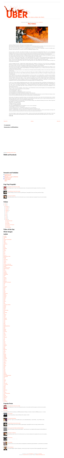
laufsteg (5, 315)
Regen (4, 348)
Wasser (4, 388)
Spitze (4, 367)
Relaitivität (5, 349)
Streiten (5, 371)
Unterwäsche (5, 383)
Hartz (4, 288)
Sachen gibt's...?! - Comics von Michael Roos (11, 176)
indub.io (6, 180)
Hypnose (5, 301)
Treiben (5, 380)
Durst (4, 269)
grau (4, 285)
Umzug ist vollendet (7, 179)
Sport (4, 368)
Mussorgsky (5, 331)
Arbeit (4, 241)
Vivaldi (5, 385)
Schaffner (5, 355)
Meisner (5, 324)
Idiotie (4, 303)
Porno (4, 342)
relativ (4, 350)
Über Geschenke (7, 225)
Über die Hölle (7, 223)
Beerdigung (5, 248)
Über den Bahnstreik (10, 447)
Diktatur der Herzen (6, 268)
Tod (4, 378)
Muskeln (5, 330)
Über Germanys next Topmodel (9, 224)
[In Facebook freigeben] (12, 115)
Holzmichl (5, 295)
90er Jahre (5, 236)
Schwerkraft (5, 358)
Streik (4, 370)
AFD (4, 238)
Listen (4, 320)
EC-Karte (5, 270)
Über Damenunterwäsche (8, 220)
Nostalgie (5, 334)
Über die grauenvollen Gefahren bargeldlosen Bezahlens (16, 427)
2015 (5, 203)
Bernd (4, 249)
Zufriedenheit (5, 401)
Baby (4, 245)
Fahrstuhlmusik (6, 274)
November (7, 207)
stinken (5, 369)
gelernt (4, 279)
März (6, 218)
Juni (6, 214)
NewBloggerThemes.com (40, 454)
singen (4, 361)
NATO (4, 333)
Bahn (4, 246)
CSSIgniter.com (25, 454)
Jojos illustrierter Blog (8, 174)
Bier (4, 254)
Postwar (5, 343)
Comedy (5, 260)
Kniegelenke (5, 312)
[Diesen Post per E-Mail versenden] (9, 115)
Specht (4, 366)
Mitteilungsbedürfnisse (7, 325)
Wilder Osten (5, 396)
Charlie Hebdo (6, 259)
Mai (6, 215)
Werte (4, 394)
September (7, 210)
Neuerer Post (5, 121)
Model (4, 327)
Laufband (5, 314)
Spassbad (5, 365)
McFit (4, 323)
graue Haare (5, 286)
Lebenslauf (5, 318)
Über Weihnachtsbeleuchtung (12, 418)
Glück (4, 283)
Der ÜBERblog (31, 453)
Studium (5, 373)
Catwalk (5, 258)
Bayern (5, 247)
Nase (4, 332)
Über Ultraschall (10, 413)
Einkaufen (5, 272)
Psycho (5, 346)
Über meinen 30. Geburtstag (11, 195)
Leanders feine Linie (8, 178)
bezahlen (5, 250)
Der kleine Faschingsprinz (8, 177)
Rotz (4, 352)
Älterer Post (58, 121)
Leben (4, 316)
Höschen (5, 297)
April (6, 216)
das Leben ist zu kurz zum (7, 264)
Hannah (5, 287)
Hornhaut (5, 296)
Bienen (4, 252)
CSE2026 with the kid (8, 175)
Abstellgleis (5, 237)
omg (4, 338)
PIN (4, 340)
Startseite (32, 121)
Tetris (4, 377)
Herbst (4, 292)
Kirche (4, 309)
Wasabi (5, 387)
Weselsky (5, 395)
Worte (4, 398)
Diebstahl (5, 266)
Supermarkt (5, 374)
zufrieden (5, 400)
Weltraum (5, 392)
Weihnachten (5, 389)
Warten (5, 386)
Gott (4, 284)
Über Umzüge (5, 410)
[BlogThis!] (10, 115)
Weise (4, 391)
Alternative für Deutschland (7, 239)
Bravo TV (5, 255)
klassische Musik (6, 310)
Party (4, 339)
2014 (5, 205)
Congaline (5, 261)
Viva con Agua (6, 384)
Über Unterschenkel (8, 227)
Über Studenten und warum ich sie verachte (13, 186)
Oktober (6, 209)
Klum (4, 311)
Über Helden (32, 24)
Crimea (5, 263)
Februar (6, 219)
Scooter (5, 359)
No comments (40, 22)
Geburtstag (5, 278)
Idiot (4, 302)
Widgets (2, 411)
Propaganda (5, 345)
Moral (4, 328)
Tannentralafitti (6, 376)
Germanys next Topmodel (7, 282)
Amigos (5, 240)
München (5, 329)
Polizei (4, 341)
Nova (4, 336)
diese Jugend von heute (7, 267)
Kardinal (5, 305)
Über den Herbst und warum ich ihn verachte (13, 191)
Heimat (5, 291)
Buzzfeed (5, 257)
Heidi (4, 290)
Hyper (4, 300)
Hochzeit (5, 294)
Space (4, 364)
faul (4, 276)
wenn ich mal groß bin (7, 393)
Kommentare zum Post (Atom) (11, 152)
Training (5, 379)
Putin (4, 347)
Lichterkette (5, 319)
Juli (6, 212)
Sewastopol (5, 360)
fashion (5, 275)
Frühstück (5, 277)
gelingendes (5, 281)
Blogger (40, 453)
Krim (4, 313)
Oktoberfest (5, 337)
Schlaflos (5, 356)
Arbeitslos (5, 242)
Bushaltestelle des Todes (7, 256)
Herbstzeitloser (6, 293)
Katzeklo (5, 306)
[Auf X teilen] (11, 115)
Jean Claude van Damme (7, 304)
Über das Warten (10, 437)
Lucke (4, 321)
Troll (4, 382)
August (6, 211)
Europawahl (5, 273)
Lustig (4, 322)
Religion (5, 351)
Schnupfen (5, 357)
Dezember (6, 206)
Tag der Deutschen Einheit (7, 375)
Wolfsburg (5, 397)
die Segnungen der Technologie (8, 265)
